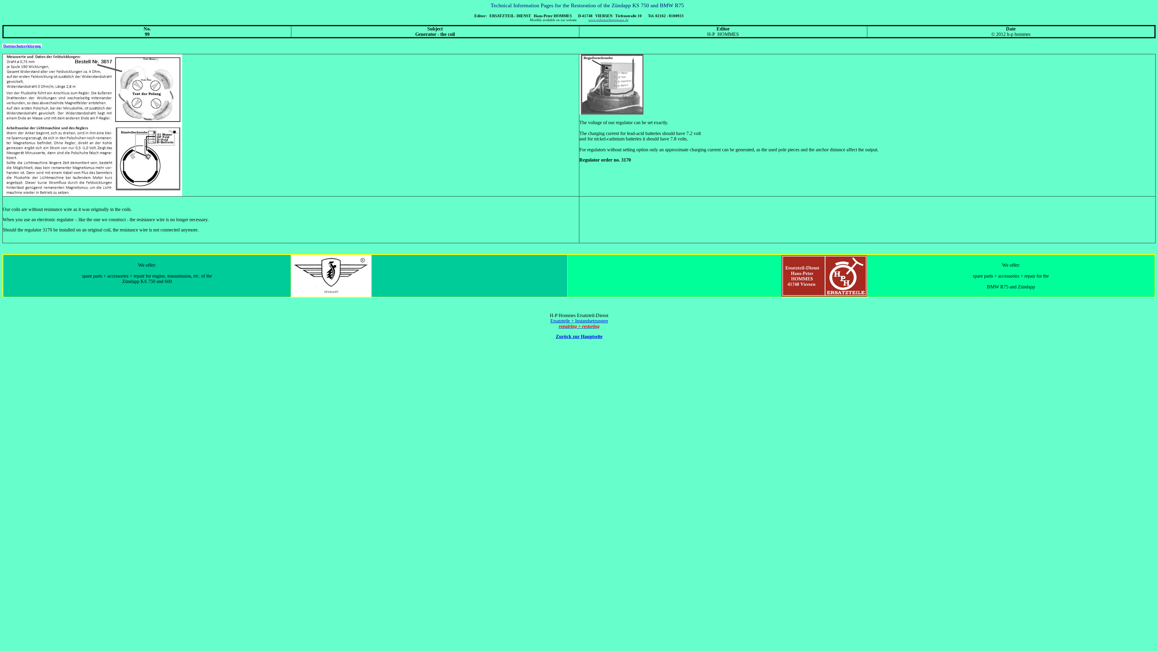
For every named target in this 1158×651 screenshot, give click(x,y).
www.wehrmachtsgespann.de (608, 20)
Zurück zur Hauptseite (579, 336)
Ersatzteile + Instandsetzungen (579, 320)
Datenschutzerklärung (22, 46)
